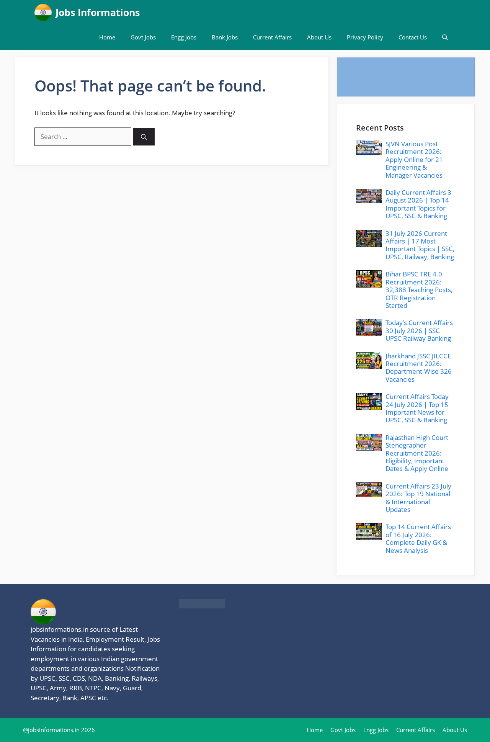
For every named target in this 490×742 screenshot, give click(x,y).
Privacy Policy (365, 37)
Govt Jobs (143, 37)
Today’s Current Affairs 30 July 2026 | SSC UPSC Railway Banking (419, 330)
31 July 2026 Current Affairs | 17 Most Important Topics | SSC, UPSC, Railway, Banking (419, 245)
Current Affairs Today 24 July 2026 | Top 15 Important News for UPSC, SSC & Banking (417, 408)
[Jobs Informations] (43, 12)
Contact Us (413, 37)
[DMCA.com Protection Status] (202, 605)
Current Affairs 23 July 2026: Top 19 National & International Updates (418, 498)
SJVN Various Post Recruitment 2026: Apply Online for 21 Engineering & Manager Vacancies (414, 159)
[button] (445, 37)
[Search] (144, 136)
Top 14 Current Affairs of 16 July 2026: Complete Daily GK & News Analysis (418, 538)
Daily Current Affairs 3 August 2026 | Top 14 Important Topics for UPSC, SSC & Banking (418, 204)
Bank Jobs (225, 37)
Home (107, 37)
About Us (319, 37)
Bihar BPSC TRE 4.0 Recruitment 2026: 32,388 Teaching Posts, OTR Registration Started (418, 290)
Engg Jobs (183, 37)
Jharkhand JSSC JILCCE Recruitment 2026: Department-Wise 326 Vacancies (418, 367)
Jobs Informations (98, 12)
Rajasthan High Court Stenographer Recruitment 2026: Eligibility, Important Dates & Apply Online (416, 453)
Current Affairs (272, 37)
